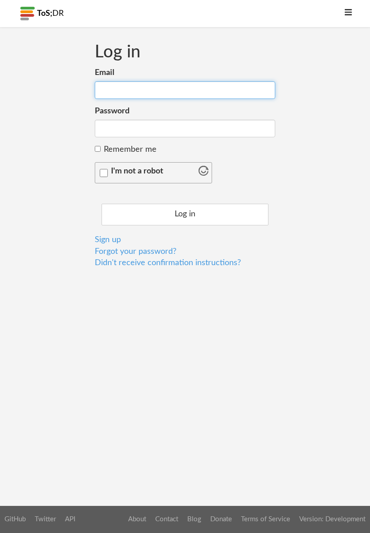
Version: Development (332, 519)
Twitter (45, 519)
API (70, 519)
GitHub (15, 519)
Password (112, 111)
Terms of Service (265, 519)
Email (104, 73)
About (137, 519)
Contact (166, 519)
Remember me (130, 149)
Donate (221, 519)
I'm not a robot (137, 171)
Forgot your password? (135, 252)
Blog (194, 519)
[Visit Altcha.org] (203, 173)
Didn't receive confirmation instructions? (168, 263)
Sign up (108, 240)
